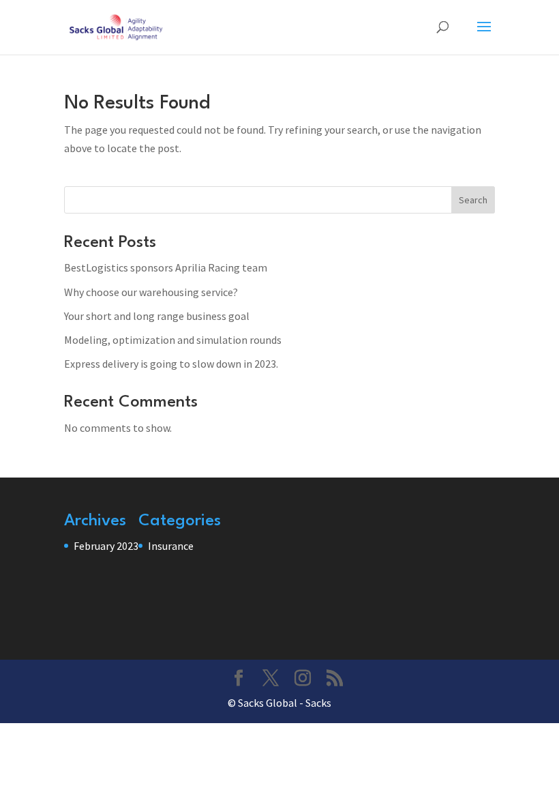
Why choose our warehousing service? (151, 292)
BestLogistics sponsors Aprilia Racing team (165, 267)
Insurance (171, 546)
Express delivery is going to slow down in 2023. (171, 363)
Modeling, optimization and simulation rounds (173, 340)
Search (473, 200)
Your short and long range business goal (157, 316)
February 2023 (106, 546)
